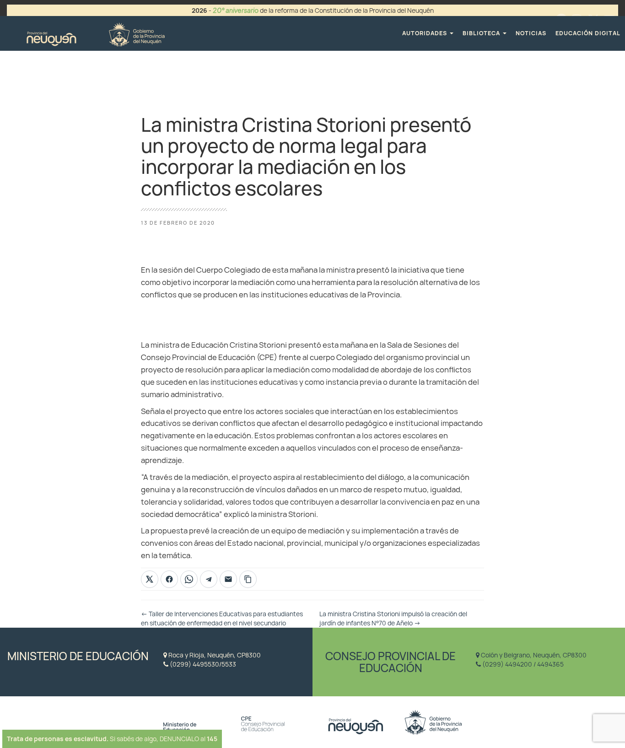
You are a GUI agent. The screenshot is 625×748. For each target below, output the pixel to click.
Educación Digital (587, 33)
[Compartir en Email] (228, 579)
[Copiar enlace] (248, 579)
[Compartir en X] (149, 579)
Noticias (531, 33)
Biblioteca (482, 33)
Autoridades (425, 33)
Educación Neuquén (95, 33)
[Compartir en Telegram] (208, 579)
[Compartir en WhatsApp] (189, 579)
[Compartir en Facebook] (169, 579)
